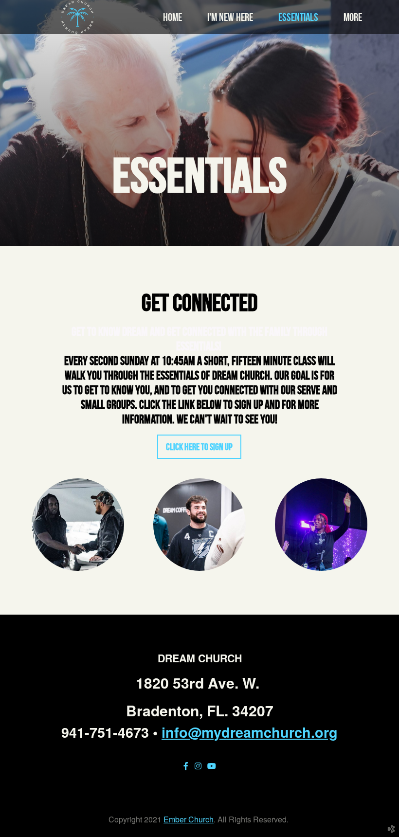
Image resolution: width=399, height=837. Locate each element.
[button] (199, 447)
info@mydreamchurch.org (250, 732)
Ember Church (188, 819)
